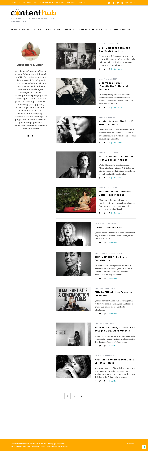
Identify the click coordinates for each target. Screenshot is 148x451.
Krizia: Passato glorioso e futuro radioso (116, 123)
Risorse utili (15, 2)
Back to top (130, 444)
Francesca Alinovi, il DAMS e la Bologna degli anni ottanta (115, 329)
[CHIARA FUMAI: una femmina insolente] (73, 299)
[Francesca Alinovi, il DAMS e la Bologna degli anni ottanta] (73, 334)
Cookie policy (26, 446)
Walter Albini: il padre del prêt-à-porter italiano (116, 158)
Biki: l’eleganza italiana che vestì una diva (114, 49)
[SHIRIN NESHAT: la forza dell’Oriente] (73, 264)
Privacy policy (16, 446)
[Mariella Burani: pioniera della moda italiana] (76, 200)
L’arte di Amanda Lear (109, 227)
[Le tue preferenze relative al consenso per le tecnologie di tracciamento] (144, 447)
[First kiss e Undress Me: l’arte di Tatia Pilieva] (73, 366)
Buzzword (27, 2)
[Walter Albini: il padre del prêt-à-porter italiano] (76, 164)
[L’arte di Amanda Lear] (73, 234)
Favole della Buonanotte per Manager (49, 2)
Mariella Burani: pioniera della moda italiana (115, 193)
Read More (118, 69)
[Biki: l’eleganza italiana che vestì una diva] (76, 56)
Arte (96, 253)
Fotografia (103, 253)
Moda (101, 44)
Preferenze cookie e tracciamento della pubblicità (50, 446)
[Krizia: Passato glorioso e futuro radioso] (76, 129)
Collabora (71, 2)
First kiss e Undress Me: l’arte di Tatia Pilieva (114, 361)
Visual (97, 224)
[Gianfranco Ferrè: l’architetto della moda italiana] (76, 91)
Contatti (82, 2)
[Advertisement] (120, 15)
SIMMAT (32, 444)
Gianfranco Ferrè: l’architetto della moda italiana (114, 86)
